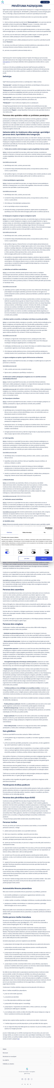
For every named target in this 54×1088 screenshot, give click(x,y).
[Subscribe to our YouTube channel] (25, 1079)
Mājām (4, 1049)
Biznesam (5, 1053)
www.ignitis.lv (6, 62)
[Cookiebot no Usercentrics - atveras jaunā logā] (46, 528)
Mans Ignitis (46, 2)
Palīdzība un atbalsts (8, 1064)
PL (25, 1084)
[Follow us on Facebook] (22, 1079)
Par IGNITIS (6, 1060)
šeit (18, 1039)
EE (27, 1084)
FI (30, 1084)
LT (22, 1084)
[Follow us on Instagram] (31, 1079)
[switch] (20, 552)
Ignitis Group (27, 1073)
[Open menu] (52, 2)
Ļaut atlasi (26, 558)
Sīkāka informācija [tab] (27, 532)
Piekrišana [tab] (9, 532)
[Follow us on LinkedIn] (28, 1079)
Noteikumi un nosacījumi (9, 1056)
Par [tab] (44, 532)
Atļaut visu (44, 558)
